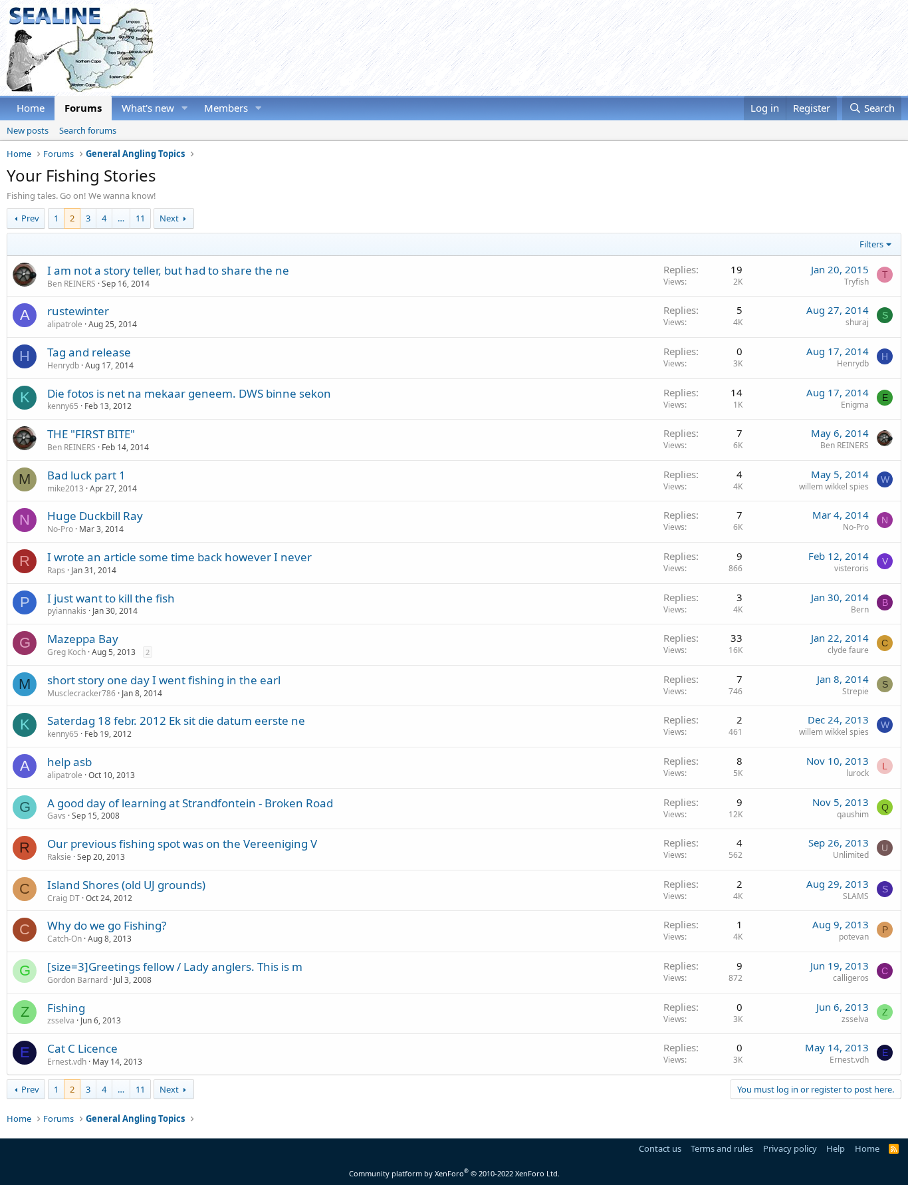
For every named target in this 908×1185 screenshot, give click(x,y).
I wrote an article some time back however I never (179, 557)
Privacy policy (790, 1148)
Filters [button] (871, 244)
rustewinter (78, 311)
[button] (184, 108)
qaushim (853, 814)
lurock (857, 773)
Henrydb (63, 365)
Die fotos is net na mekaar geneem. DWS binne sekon (189, 393)
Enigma (855, 404)
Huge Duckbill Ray (95, 515)
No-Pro (60, 529)
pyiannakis (66, 610)
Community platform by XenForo (454, 1173)
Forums (83, 107)
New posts (28, 130)
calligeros (851, 978)
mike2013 (65, 488)
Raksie (59, 856)
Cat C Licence (82, 1048)
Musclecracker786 (81, 693)
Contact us (660, 1148)
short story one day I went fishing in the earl (164, 680)
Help (835, 1148)
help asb (69, 761)
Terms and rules (722, 1148)
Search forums (87, 130)
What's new (148, 107)
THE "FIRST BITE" (91, 434)
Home (31, 107)
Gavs (56, 815)
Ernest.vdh (66, 1061)
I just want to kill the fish (111, 598)
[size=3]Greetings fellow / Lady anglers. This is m (174, 966)
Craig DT (63, 898)
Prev (30, 218)
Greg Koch (66, 652)
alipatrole (64, 324)
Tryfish (856, 281)
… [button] (121, 218)
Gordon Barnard (77, 980)
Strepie (855, 691)
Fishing (66, 1007)
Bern (860, 609)
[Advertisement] (659, 48)
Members (226, 107)
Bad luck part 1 (86, 475)
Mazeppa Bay (82, 638)
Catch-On (64, 938)
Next (169, 218)
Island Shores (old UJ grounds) (126, 884)
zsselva (60, 1020)
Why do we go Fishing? (106, 925)
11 (140, 218)
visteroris (851, 568)
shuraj (857, 322)
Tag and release (89, 352)
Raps (56, 570)
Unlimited (851, 854)
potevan (854, 936)
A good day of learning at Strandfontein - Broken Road (190, 803)
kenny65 (62, 406)
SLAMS (856, 896)
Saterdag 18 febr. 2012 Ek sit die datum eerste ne (176, 720)
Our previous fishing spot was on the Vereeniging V (182, 843)
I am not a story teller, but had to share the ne (168, 270)
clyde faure (848, 650)
